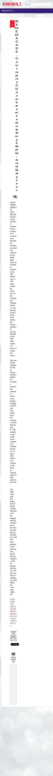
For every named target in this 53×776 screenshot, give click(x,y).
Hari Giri (13, 640)
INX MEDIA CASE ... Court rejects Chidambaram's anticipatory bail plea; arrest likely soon (16, 106)
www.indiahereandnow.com (13, 611)
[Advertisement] (31, 61)
